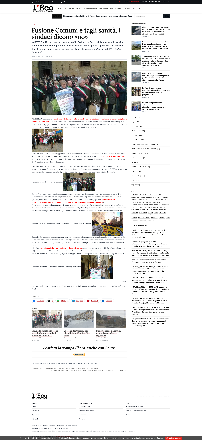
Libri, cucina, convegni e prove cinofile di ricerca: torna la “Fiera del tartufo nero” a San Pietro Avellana (150, 253)
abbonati (135, 194)
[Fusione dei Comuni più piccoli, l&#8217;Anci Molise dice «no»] (79, 319)
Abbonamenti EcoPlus (86, 410)
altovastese (157, 197)
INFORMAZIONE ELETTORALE (143, 144)
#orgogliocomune (38, 363)
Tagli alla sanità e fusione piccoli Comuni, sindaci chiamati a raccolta (45, 333)
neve (156, 212)
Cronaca (34, 406)
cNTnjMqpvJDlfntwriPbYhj (143, 266)
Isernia (143, 210)
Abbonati (136, 8)
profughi (141, 215)
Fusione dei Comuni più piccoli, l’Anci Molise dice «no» (77, 333)
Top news (135, 185)
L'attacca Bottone (90, 8)
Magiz (134, 260)
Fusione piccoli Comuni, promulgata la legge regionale (108, 333)
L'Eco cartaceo (137, 158)
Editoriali (35, 419)
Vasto (168, 217)
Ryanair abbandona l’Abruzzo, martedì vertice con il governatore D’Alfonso (65, 368)
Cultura (134, 126)
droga (141, 207)
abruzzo (142, 194)
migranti (162, 210)
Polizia (134, 215)
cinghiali (165, 205)
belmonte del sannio (146, 199)
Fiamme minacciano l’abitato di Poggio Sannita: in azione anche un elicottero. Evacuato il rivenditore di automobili (156, 30)
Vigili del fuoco (153, 220)
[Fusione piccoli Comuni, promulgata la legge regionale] (111, 319)
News (78, 8)
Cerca (166, 16)
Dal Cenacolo (137, 131)
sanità (148, 215)
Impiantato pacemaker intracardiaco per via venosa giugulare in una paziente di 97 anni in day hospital (155, 106)
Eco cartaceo (115, 8)
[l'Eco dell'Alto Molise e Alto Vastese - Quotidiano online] (43, 8)
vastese (162, 217)
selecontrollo (144, 217)
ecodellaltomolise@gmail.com (136, 410)
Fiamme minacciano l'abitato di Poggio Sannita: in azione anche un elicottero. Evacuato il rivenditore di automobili (98, 16)
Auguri (134, 122)
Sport (134, 180)
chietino (157, 205)
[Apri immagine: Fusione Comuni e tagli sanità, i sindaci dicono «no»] (79, 88)
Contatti (126, 8)
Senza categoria (138, 176)
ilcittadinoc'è (72, 363)
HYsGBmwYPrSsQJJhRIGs (142, 251)
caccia (157, 199)
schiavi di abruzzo (159, 215)
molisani (135, 212)
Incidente (135, 210)
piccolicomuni (88, 363)
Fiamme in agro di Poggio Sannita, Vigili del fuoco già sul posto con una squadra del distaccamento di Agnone (155, 76)
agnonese (157, 194)
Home (60, 8)
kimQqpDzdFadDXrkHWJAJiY (144, 307)
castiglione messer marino (142, 205)
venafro (135, 220)
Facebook (129, 415)
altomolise (54, 363)
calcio (164, 199)
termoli (154, 217)
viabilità (142, 220)
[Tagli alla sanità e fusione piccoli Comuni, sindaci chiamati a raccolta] (47, 319)
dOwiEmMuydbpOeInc (141, 230)
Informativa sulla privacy (134, 406)
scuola (134, 217)
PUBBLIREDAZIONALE (140, 167)
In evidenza (69, 8)
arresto (166, 197)
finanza (147, 207)
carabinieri (156, 202)
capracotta (146, 202)
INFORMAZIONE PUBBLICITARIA (144, 149)
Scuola (134, 171)
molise (150, 212)
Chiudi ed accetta (173, 438)
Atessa (134, 199)
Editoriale (104, 8)
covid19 (135, 207)
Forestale (155, 207)
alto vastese (147, 197)
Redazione (82, 415)
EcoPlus (167, 396)
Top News (159, 396)
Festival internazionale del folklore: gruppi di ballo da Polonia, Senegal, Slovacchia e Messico (150, 244)
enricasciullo (62, 363)
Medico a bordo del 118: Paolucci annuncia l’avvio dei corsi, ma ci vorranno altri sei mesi (88, 370)
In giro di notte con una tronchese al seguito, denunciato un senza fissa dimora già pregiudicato (156, 91)
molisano (143, 212)
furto (162, 207)
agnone (47, 363)
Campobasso (136, 202)
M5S (148, 210)
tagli (95, 363)
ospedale (80, 363)
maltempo (154, 210)
